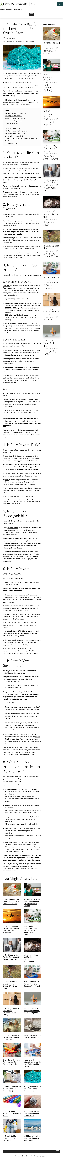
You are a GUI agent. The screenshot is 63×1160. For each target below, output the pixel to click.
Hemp (7, 817)
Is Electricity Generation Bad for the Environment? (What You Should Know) (31, 930)
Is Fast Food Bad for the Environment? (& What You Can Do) (11, 901)
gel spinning (7, 240)
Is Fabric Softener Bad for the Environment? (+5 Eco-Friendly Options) (32, 902)
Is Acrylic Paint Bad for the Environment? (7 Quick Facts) (12, 1089)
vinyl (33, 194)
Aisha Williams (29, 41)
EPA (34, 290)
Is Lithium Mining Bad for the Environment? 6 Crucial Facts (32, 1138)
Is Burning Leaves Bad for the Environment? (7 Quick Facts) (12, 1037)
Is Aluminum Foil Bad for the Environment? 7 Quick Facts (32, 1113)
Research (6, 286)
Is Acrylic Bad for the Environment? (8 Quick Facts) (12, 1113)
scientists (16, 326)
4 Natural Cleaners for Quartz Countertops (32, 1036)
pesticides (28, 791)
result (8, 648)
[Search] (60, 4)
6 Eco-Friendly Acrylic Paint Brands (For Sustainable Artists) (12, 1062)
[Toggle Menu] (31, 14)
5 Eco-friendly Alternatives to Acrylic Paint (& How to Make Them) (32, 1063)
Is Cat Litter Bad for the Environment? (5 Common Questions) (32, 984)
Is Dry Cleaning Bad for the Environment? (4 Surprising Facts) (11, 957)
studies (9, 538)
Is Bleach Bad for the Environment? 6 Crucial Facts (11, 1138)
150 (18, 614)
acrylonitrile (24, 165)
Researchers (7, 375)
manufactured (27, 679)
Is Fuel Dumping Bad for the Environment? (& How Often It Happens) (11, 929)
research (20, 496)
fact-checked (10, 38)
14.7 (21, 584)
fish (4, 426)
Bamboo (8, 828)
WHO (7, 480)
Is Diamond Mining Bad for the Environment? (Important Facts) (31, 958)
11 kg (31, 597)
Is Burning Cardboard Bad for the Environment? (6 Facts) (11, 1011)
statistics (18, 606)
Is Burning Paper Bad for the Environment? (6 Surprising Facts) (32, 1010)
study (8, 410)
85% (10, 188)
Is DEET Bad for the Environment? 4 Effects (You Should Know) (11, 985)
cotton (37, 736)
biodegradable (8, 523)
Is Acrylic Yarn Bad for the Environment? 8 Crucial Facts (32, 1089)
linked (39, 473)
